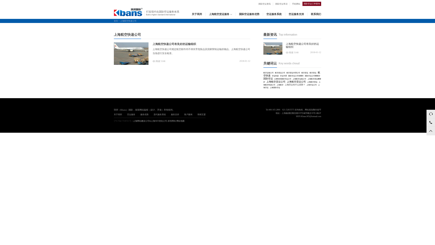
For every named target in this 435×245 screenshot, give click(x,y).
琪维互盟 (201, 114)
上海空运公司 (312, 85)
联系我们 (316, 14)
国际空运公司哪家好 (312, 76)
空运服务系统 (274, 14)
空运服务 (131, 114)
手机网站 (296, 4)
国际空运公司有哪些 (295, 76)
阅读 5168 (160, 61)
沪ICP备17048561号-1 (123, 121)
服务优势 (144, 114)
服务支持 (175, 114)
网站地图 (180, 121)
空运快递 (275, 76)
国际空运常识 (281, 4)
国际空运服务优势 (249, 14)
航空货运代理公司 (293, 73)
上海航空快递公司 (128, 21)
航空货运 (304, 73)
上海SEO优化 (157, 121)
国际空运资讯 (264, 4)
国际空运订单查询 (312, 4)
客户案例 (188, 114)
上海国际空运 (275, 87)
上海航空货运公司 (275, 81)
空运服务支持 (296, 14)
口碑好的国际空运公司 (282, 79)
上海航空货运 (312, 82)
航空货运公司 (280, 73)
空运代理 (283, 76)
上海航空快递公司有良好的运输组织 (174, 44)
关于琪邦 (197, 14)
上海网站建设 (139, 121)
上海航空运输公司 (299, 79)
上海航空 (280, 85)
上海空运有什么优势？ (295, 85)
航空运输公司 (268, 73)
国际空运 (268, 78)
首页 (116, 21)
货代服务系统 (160, 114)
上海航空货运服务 (219, 14)
